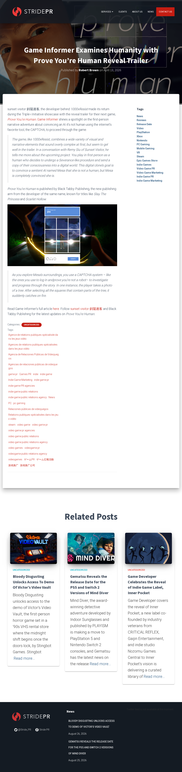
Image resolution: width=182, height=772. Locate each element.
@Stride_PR (25, 729)
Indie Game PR (145, 176)
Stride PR (44, 729)
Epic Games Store (147, 160)
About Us (137, 12)
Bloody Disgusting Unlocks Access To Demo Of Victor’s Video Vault (33, 582)
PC (10, 403)
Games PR (25, 374)
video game (23, 424)
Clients (123, 12)
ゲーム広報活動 (45, 459)
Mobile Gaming (145, 148)
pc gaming (19, 403)
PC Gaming (143, 144)
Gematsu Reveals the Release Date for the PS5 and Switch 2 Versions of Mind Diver (90, 747)
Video (140, 128)
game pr (13, 374)
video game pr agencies (21, 430)
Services (106, 12)
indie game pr (41, 379)
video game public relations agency (28, 442)
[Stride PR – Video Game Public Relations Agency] (33, 12)
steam (11, 424)
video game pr (40, 424)
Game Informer (47, 119)
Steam (140, 156)
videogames (15, 459)
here (56, 309)
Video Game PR (146, 168)
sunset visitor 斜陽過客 (86, 309)
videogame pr (32, 447)
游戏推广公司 (27, 465)
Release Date (144, 124)
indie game (46, 374)
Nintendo (142, 140)
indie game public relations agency (27, 397)
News (151, 12)
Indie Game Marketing (20, 379)
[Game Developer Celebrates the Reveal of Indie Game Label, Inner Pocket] (148, 548)
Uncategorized (31, 325)
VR (138, 152)
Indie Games (144, 164)
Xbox (140, 136)
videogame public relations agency (27, 453)
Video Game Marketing (150, 172)
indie (35, 374)
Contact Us (165, 12)
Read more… (24, 658)
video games (15, 447)
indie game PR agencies (21, 385)
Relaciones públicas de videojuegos (28, 409)
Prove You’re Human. (22, 119)
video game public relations (23, 436)
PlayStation (143, 132)
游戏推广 (13, 465)
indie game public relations (23, 391)
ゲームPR (29, 459)
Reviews (141, 120)
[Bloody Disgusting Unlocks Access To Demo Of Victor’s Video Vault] (33, 548)
